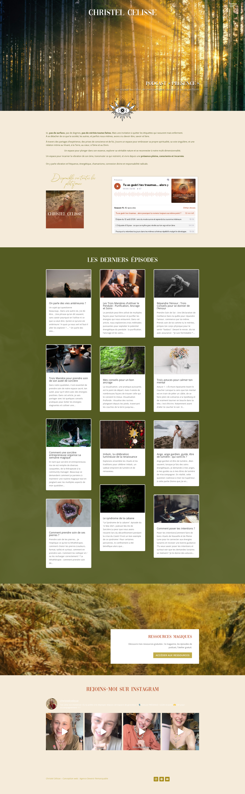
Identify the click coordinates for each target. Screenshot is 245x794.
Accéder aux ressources (173, 655)
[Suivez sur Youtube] (167, 779)
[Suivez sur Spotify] (161, 779)
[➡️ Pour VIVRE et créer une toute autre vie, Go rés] (103, 731)
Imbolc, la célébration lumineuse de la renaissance (120, 455)
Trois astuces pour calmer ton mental (175, 381)
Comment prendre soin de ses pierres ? (67, 534)
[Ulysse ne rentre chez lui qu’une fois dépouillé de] (141, 731)
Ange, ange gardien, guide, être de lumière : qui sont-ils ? (175, 455)
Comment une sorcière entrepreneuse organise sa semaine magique (65, 455)
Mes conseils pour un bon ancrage (118, 381)
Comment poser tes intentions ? (176, 528)
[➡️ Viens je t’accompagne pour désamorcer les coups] (180, 731)
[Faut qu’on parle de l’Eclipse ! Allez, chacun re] (64, 731)
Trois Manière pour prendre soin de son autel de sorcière (68, 379)
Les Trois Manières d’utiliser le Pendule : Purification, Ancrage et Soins (121, 305)
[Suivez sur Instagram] (156, 779)
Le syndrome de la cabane (118, 518)
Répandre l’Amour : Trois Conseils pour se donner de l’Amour (173, 305)
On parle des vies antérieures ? (67, 303)
